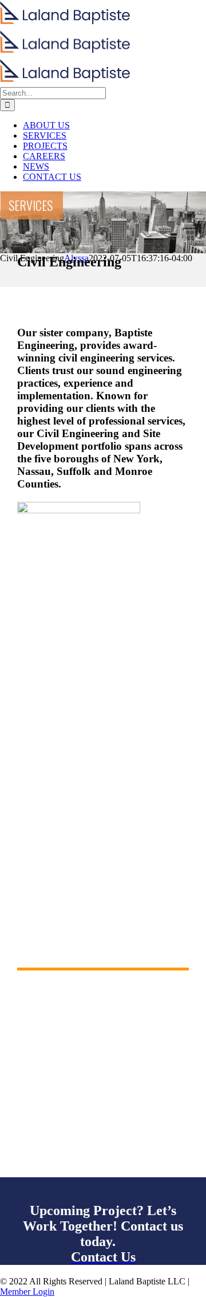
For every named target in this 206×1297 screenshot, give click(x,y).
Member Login (27, 1291)
